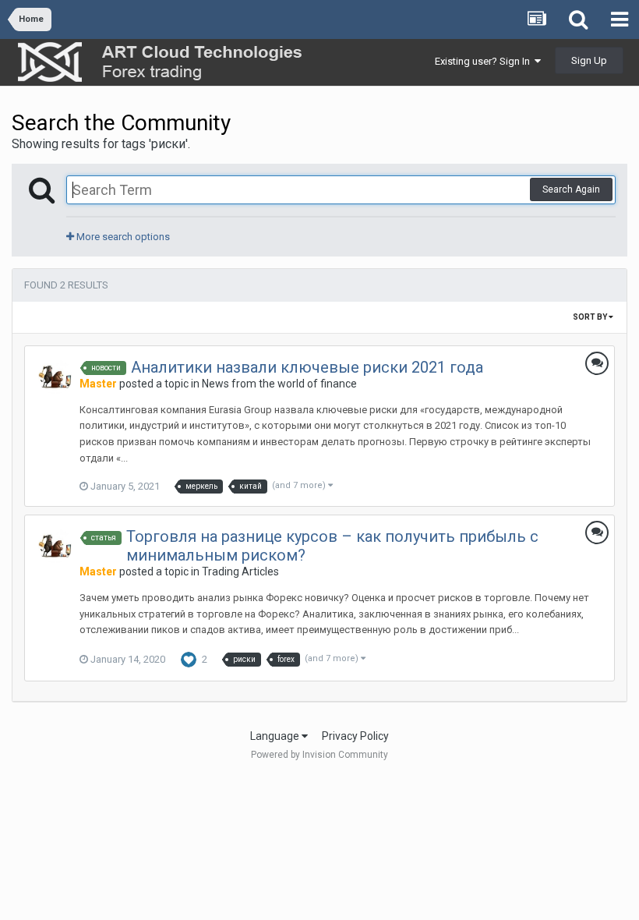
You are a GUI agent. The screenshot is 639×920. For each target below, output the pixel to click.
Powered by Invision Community (319, 754)
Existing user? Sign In (485, 61)
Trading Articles (240, 571)
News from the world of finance (279, 383)
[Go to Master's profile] (55, 376)
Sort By (591, 317)
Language (276, 736)
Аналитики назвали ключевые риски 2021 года (307, 367)
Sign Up (589, 60)
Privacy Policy (355, 736)
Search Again (571, 189)
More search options (122, 236)
